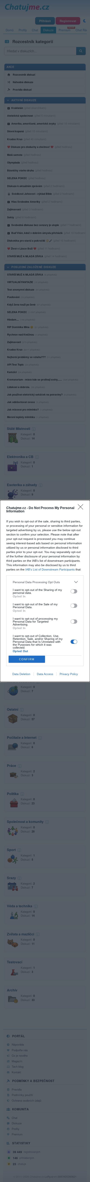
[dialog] (45, 591)
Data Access (45, 674)
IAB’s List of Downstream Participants (50, 569)
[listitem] (45, 582)
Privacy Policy (69, 674)
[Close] (82, 508)
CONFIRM (27, 659)
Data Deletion (21, 674)
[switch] (74, 591)
